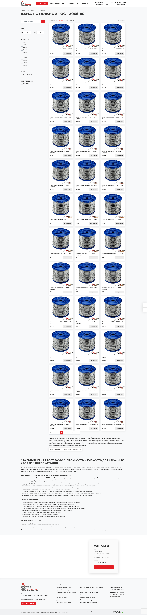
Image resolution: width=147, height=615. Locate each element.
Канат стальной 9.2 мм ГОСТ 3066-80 (86, 356)
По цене (61, 20)
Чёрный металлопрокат (64, 587)
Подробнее (67, 53)
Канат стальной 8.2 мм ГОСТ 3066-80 (60, 356)
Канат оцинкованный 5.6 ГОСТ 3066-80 (111, 288)
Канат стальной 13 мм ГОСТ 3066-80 (113, 424)
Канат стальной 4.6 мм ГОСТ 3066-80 (113, 254)
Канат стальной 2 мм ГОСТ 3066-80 (61, 49)
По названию (70, 20)
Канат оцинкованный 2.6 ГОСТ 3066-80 (111, 152)
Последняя (75, 433)
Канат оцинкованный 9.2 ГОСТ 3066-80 (59, 425)
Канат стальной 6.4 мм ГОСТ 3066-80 (60, 322)
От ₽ (26, 32)
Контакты (85, 3)
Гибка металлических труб (88, 602)
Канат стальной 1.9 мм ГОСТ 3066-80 (86, 49)
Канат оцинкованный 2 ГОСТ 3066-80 (113, 83)
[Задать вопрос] (145, 305)
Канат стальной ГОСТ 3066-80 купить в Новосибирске (65, 449)
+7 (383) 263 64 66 (118, 3)
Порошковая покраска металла (90, 600)
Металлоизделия (61, 597)
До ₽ (40, 32)
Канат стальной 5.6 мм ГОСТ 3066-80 (86, 288)
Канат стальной (61, 595)
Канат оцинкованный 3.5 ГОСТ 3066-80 (59, 220)
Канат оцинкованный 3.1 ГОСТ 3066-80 (113, 186)
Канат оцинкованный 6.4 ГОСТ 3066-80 (85, 322)
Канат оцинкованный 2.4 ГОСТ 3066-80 (59, 152)
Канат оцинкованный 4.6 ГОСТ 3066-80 (59, 288)
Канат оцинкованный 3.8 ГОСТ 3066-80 (111, 220)
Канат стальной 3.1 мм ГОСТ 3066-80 (86, 152)
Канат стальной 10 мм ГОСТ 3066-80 (60, 390)
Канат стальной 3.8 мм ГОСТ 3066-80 (86, 220)
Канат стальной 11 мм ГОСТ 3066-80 (113, 390)
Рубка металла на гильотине (89, 592)
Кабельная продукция (63, 602)
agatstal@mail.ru (121, 4)
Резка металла (84, 590)
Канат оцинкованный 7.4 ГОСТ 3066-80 (111, 356)
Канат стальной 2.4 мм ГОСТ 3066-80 (60, 83)
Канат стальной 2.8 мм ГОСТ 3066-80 (112, 117)
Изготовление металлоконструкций (91, 587)
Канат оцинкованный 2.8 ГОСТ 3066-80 (59, 186)
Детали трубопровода (63, 600)
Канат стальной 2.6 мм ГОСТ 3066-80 (60, 117)
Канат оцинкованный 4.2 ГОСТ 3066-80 (85, 254)
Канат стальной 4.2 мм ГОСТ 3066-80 (60, 254)
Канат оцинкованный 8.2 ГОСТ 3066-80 (85, 390)
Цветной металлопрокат (64, 590)
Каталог (43, 3)
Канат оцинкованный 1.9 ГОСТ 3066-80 (113, 49)
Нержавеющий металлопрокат (66, 592)
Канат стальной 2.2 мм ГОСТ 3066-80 (86, 83)
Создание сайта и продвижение (117, 612)
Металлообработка (57, 3)
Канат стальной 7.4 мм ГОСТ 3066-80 (112, 322)
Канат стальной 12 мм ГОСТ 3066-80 (87, 424)
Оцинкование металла (87, 597)
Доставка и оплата (72, 3)
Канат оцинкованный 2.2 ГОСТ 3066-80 (85, 117)
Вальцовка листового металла (89, 595)
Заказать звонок (104, 567)
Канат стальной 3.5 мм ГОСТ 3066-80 (86, 186)
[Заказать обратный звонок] (145, 310)
